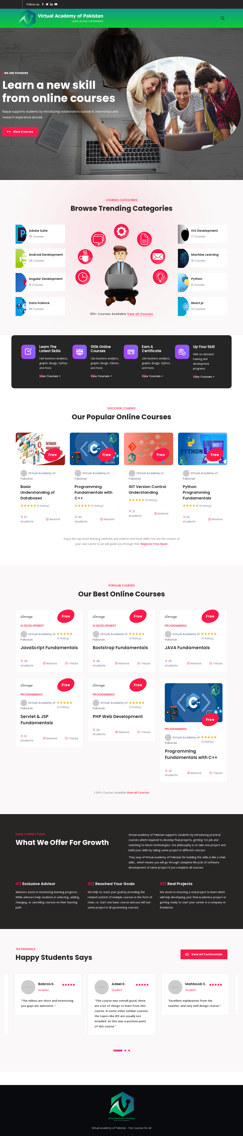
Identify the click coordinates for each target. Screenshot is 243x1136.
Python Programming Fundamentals (197, 492)
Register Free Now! (154, 544)
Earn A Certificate (151, 348)
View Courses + (50, 376)
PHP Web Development (118, 717)
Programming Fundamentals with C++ (93, 492)
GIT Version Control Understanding (147, 489)
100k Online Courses (101, 348)
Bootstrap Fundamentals (120, 648)
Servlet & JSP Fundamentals (37, 720)
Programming (176, 626)
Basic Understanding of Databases (38, 492)
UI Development (32, 626)
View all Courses (140, 314)
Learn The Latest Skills (50, 348)
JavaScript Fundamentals (49, 648)
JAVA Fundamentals (187, 648)
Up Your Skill (204, 346)
